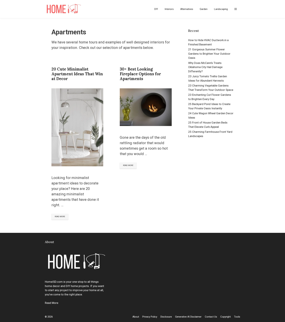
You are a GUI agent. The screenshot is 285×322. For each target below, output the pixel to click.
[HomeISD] (64, 9)
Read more (60, 216)
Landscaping (221, 9)
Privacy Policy (149, 316)
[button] (235, 9)
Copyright (225, 316)
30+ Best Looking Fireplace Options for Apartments (140, 74)
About (135, 316)
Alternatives (186, 9)
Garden (203, 9)
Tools (237, 316)
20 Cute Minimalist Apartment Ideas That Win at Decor (77, 74)
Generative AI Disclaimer (188, 316)
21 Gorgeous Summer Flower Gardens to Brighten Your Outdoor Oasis (209, 53)
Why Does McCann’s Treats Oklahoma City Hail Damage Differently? (205, 67)
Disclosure (166, 316)
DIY (156, 9)
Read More (51, 302)
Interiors (169, 9)
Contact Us (211, 316)
